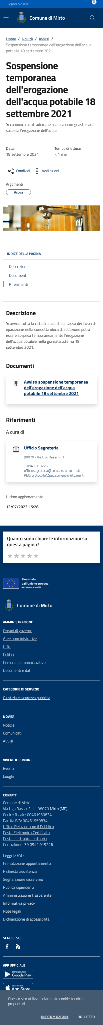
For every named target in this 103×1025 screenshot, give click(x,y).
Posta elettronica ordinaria (25, 838)
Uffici (7, 646)
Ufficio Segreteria (41, 448)
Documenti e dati (17, 670)
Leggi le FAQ (13, 855)
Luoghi (8, 776)
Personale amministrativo (24, 662)
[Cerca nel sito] (93, 18)
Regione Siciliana (18, 4)
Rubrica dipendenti (18, 887)
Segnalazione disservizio (23, 879)
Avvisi (44, 39)
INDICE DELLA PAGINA (24, 253)
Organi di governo (17, 631)
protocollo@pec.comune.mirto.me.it (58, 475)
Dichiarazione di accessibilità (26, 919)
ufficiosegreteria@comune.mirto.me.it (52, 470)
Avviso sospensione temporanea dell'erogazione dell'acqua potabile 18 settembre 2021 (56, 387)
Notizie (8, 725)
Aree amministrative (20, 638)
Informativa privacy (19, 903)
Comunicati (12, 733)
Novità (27, 39)
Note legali (12, 911)
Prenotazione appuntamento (27, 863)
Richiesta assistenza (20, 871)
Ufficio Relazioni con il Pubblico (28, 827)
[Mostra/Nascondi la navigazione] (6, 17)
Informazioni (54, 1017)
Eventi (8, 768)
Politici (8, 654)
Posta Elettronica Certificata (26, 832)
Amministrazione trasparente (27, 895)
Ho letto (86, 1017)
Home (11, 39)
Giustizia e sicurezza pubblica (26, 698)
